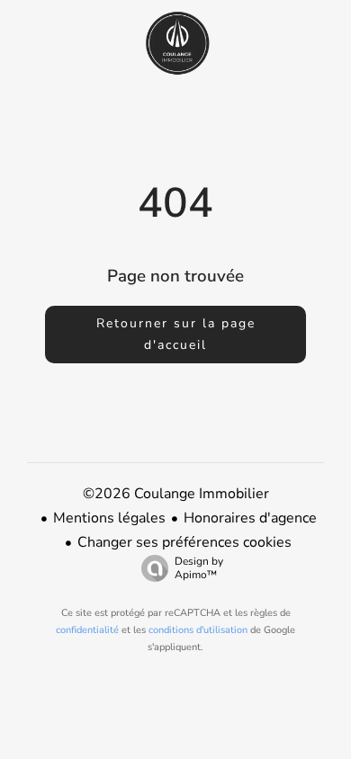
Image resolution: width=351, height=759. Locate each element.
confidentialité (87, 630)
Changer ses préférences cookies (184, 542)
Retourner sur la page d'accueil (176, 334)
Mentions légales (109, 518)
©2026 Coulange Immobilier (176, 494)
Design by (199, 568)
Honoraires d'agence (250, 518)
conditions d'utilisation (198, 630)
